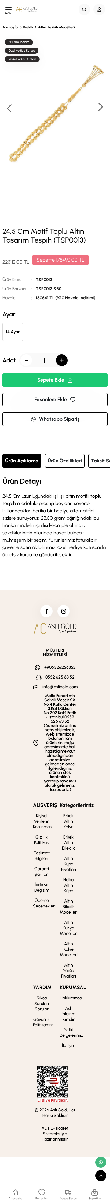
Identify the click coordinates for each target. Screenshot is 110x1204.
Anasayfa (10, 27)
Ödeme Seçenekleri (44, 903)
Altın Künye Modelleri (69, 928)
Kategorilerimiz (77, 805)
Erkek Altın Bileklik (68, 843)
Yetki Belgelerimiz (71, 1032)
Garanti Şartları (41, 871)
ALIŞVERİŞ (45, 805)
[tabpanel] (55, 517)
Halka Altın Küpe (68, 885)
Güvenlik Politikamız (43, 1022)
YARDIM (42, 987)
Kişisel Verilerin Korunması (43, 821)
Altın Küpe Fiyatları (68, 864)
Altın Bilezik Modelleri (69, 907)
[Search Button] (84, 9)
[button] (100, 107)
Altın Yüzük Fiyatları (68, 971)
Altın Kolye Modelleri (69, 949)
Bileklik (28, 27)
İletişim (68, 1045)
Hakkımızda (71, 998)
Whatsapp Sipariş (59, 419)
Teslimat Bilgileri (42, 855)
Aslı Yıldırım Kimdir (68, 1014)
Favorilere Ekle (51, 399)
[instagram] (63, 611)
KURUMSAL (73, 987)
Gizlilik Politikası (42, 840)
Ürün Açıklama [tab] (21, 461)
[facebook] (46, 611)
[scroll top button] (100, 1175)
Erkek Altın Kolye (68, 821)
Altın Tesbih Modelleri (56, 27)
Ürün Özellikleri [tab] (65, 461)
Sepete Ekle (50, 380)
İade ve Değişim (41, 887)
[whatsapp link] (100, 1162)
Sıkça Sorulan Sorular (41, 1004)
